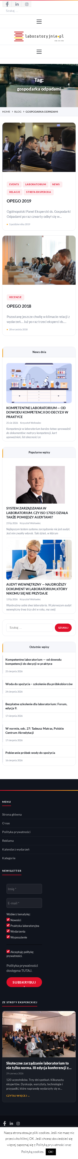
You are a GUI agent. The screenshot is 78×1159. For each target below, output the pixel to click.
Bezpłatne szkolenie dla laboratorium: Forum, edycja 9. (36, 706)
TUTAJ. (26, 970)
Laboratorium (35, 184)
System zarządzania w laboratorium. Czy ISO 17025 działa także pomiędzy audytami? (37, 512)
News (56, 184)
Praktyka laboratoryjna (24, 926)
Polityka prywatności (16, 832)
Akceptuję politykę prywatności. (20, 954)
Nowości (15, 920)
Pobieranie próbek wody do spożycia (30, 752)
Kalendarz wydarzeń (15, 849)
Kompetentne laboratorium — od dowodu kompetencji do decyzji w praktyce (37, 412)
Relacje (14, 192)
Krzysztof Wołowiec (30, 422)
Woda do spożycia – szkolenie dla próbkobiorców (39, 684)
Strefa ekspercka (38, 192)
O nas (6, 823)
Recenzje (15, 297)
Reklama (8, 840)
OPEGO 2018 (19, 306)
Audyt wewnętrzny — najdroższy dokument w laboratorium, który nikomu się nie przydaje (36, 589)
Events (14, 184)
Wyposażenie (18, 937)
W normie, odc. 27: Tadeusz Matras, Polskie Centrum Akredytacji (34, 730)
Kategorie (8, 858)
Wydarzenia (17, 931)
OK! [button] (50, 1152)
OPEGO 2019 (19, 201)
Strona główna (12, 814)
